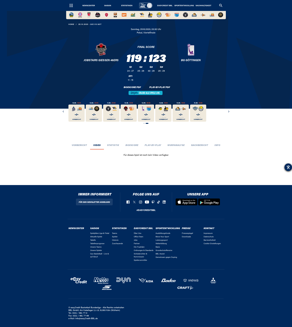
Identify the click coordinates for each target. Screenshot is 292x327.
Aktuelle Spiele (96, 236)
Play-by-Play (153, 145)
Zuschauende (117, 243)
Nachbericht (199, 145)
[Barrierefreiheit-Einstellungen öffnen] (288, 167)
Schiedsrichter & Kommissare (140, 255)
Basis (158, 246)
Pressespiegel (187, 233)
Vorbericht (79, 145)
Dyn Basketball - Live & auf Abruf (99, 255)
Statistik (113, 145)
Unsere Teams (96, 246)
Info (217, 145)
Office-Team (138, 236)
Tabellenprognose (97, 243)
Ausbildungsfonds (163, 233)
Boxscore (131, 145)
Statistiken (126, 5)
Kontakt (209, 228)
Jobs (135, 240)
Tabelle (93, 240)
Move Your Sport (162, 236)
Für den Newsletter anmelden (94, 202)
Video (97, 145)
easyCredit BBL (164, 5)
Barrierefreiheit (210, 240)
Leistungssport (162, 240)
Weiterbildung (161, 243)
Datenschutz (209, 236)
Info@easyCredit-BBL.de (86, 318)
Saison (107, 5)
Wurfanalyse (176, 145)
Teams (114, 233)
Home (71, 24)
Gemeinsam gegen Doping (166, 257)
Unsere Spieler (96, 250)
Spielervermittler (140, 260)
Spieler (115, 236)
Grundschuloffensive (164, 250)
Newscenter (88, 5)
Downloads (186, 236)
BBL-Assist (160, 253)
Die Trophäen (139, 246)
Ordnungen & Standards (143, 250)
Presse (186, 228)
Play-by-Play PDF (159, 87)
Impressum (208, 233)
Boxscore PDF (132, 87)
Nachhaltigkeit (203, 5)
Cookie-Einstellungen (212, 243)
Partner (137, 243)
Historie (115, 240)
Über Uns (137, 233)
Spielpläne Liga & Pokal (99, 233)
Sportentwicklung (184, 5)
